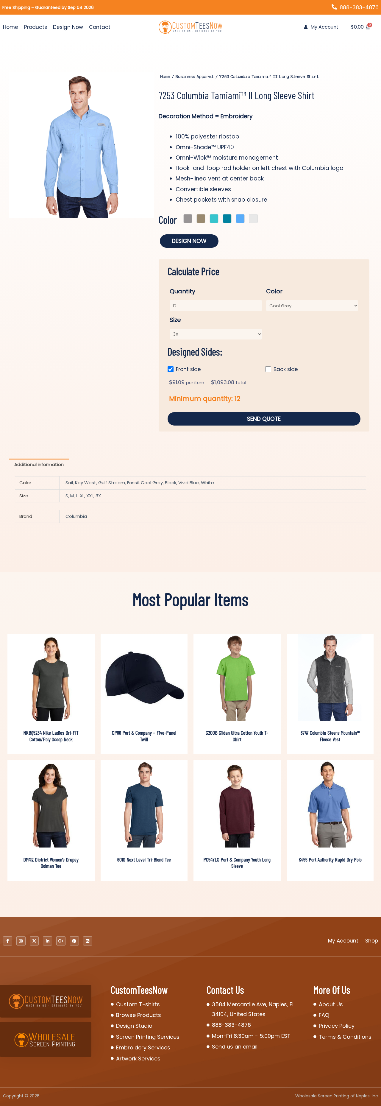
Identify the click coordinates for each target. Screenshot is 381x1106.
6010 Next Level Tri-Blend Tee (144, 859)
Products (35, 27)
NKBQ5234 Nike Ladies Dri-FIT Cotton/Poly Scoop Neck (51, 735)
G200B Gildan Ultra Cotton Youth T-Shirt (237, 735)
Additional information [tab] (39, 464)
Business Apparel (194, 76)
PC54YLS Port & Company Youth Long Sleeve (237, 862)
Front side (188, 369)
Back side (286, 369)
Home (10, 27)
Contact (99, 27)
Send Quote (264, 419)
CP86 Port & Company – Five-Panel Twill (144, 735)
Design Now (68, 27)
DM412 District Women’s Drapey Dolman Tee (51, 862)
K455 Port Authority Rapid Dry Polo (330, 859)
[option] (81, 145)
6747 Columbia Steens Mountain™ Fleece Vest (330, 735)
